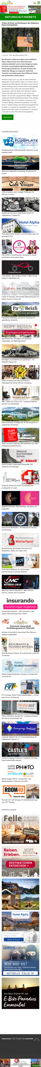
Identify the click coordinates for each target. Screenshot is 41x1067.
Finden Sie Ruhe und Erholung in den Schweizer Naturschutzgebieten (20, 24)
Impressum (6, 1039)
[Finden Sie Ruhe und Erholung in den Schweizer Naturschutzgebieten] (20, 40)
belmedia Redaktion (20, 55)
